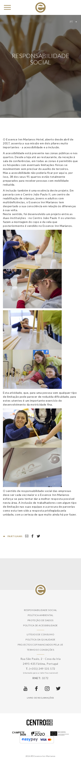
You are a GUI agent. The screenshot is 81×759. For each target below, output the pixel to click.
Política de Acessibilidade (40, 625)
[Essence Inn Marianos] (40, 7)
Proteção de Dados (40, 620)
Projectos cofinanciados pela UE (40, 644)
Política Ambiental (40, 615)
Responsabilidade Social (40, 610)
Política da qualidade (40, 639)
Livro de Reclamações (40, 698)
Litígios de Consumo (40, 634)
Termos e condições (40, 649)
